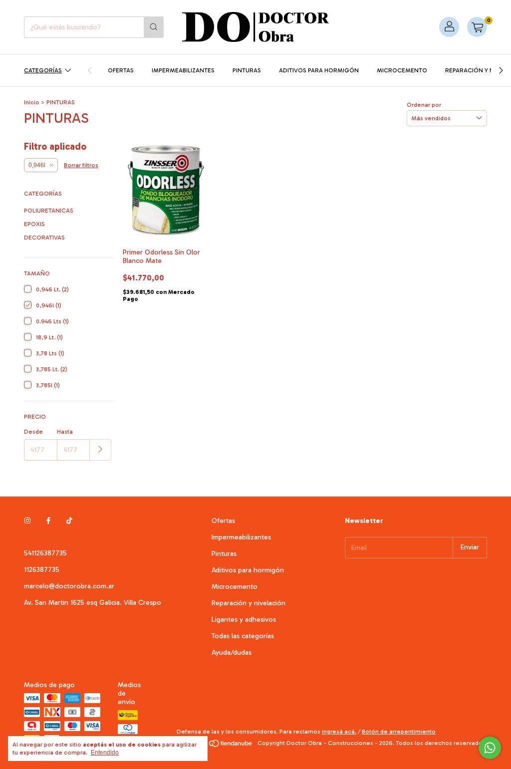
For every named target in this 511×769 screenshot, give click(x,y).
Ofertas (121, 70)
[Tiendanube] (215, 745)
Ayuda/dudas (232, 652)
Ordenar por (424, 104)
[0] (477, 27)
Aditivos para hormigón (319, 70)
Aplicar (100, 450)
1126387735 (41, 569)
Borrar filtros (81, 165)
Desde (33, 431)
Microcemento (402, 70)
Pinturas (247, 70)
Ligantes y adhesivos (244, 619)
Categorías (43, 70)
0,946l (36, 165)
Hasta (65, 431)
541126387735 (45, 553)
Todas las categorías (243, 636)
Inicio (31, 102)
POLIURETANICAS (48, 210)
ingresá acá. (339, 731)
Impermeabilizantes (183, 70)
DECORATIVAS (44, 237)
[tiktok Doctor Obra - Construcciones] (69, 520)
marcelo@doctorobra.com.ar (69, 586)
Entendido (105, 752)
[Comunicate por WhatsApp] (490, 748)
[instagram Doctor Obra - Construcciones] (27, 520)
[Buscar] (154, 27)
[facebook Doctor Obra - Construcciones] (48, 520)
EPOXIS (34, 224)
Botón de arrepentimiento (399, 731)
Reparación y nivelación (248, 603)
